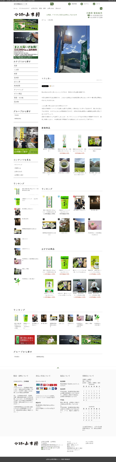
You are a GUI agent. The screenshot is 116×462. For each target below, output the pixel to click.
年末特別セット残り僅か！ (28, 278)
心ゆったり (64, 233)
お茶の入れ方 (18, 171)
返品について (71, 446)
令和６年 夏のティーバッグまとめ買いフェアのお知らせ (64, 295)
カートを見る (89, 441)
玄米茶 (16, 78)
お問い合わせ (89, 443)
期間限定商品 (17, 118)
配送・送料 (42, 8)
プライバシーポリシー (73, 450)
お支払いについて (72, 443)
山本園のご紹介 (18, 175)
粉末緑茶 (17, 86)
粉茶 (15, 74)
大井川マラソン (79, 233)
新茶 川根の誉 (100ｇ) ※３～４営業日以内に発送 (49, 212)
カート (98, 4)
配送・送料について (72, 445)
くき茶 (16, 70)
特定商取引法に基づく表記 (74, 448)
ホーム (15, 8)
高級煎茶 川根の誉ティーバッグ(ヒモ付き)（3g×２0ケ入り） (95, 272)
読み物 (51, 20)
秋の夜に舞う (94, 210)
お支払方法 (34, 8)
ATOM (71, 451)
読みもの (58, 8)
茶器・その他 (18, 98)
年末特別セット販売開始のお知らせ (30, 259)
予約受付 (16, 115)
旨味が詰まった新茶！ (64, 172)
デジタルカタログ (24, 8)
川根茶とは (17, 168)
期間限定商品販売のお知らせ (29, 228)
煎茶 (15, 66)
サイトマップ (112, 0)
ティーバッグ (18, 90)
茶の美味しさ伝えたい (80, 210)
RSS (68, 451)
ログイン (86, 4)
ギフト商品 (18, 94)
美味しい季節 (25, 268)
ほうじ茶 (17, 82)
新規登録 (74, 4)
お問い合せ (50, 8)
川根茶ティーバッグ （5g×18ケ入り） (30, 199)
